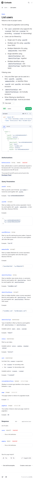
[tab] (4, 126)
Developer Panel (6, 175)
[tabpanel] (17, 139)
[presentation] (17, 119)
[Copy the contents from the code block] (30, 114)
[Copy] (23, 109)
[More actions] (32, 2)
